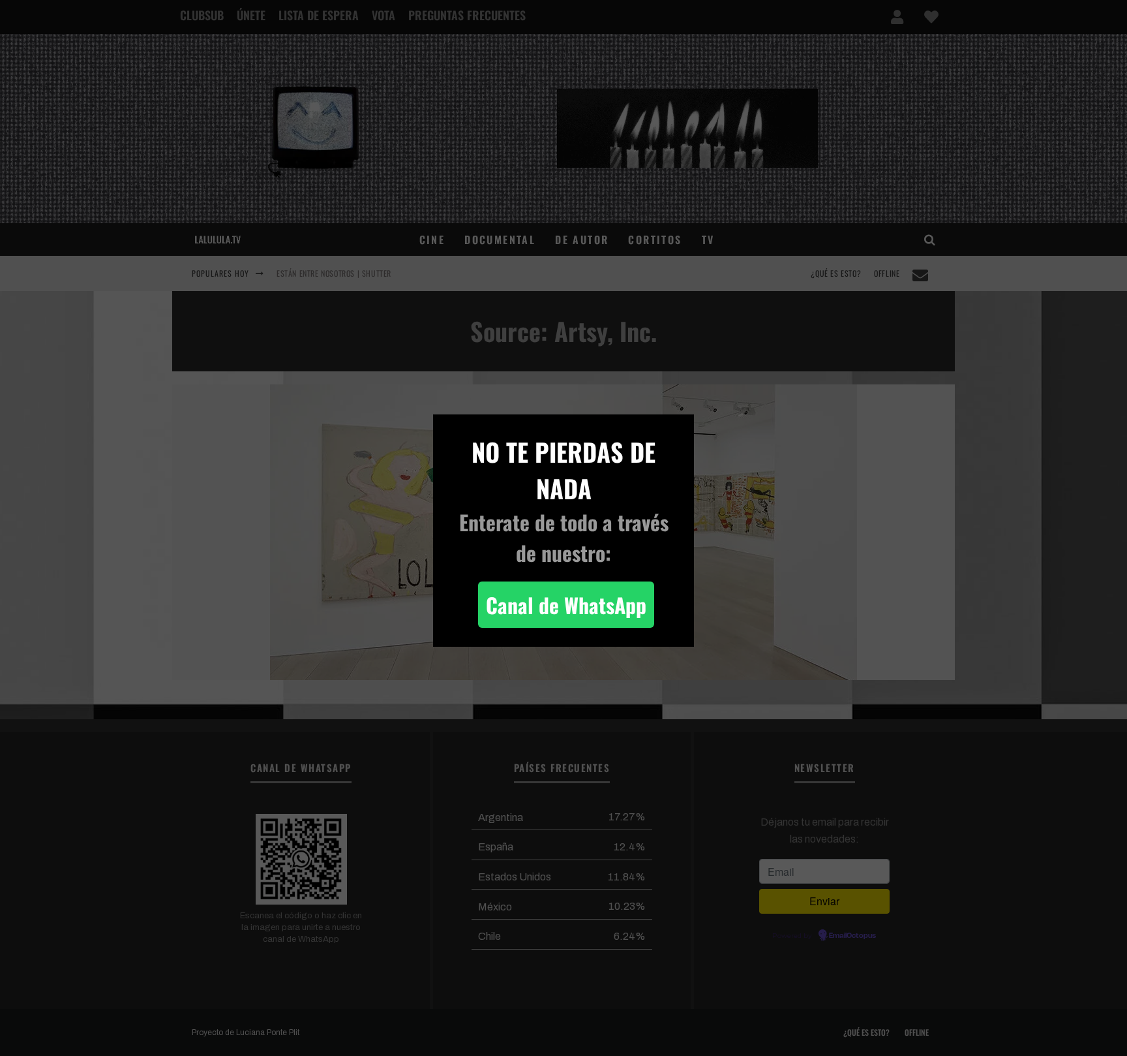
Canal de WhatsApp (566, 604)
